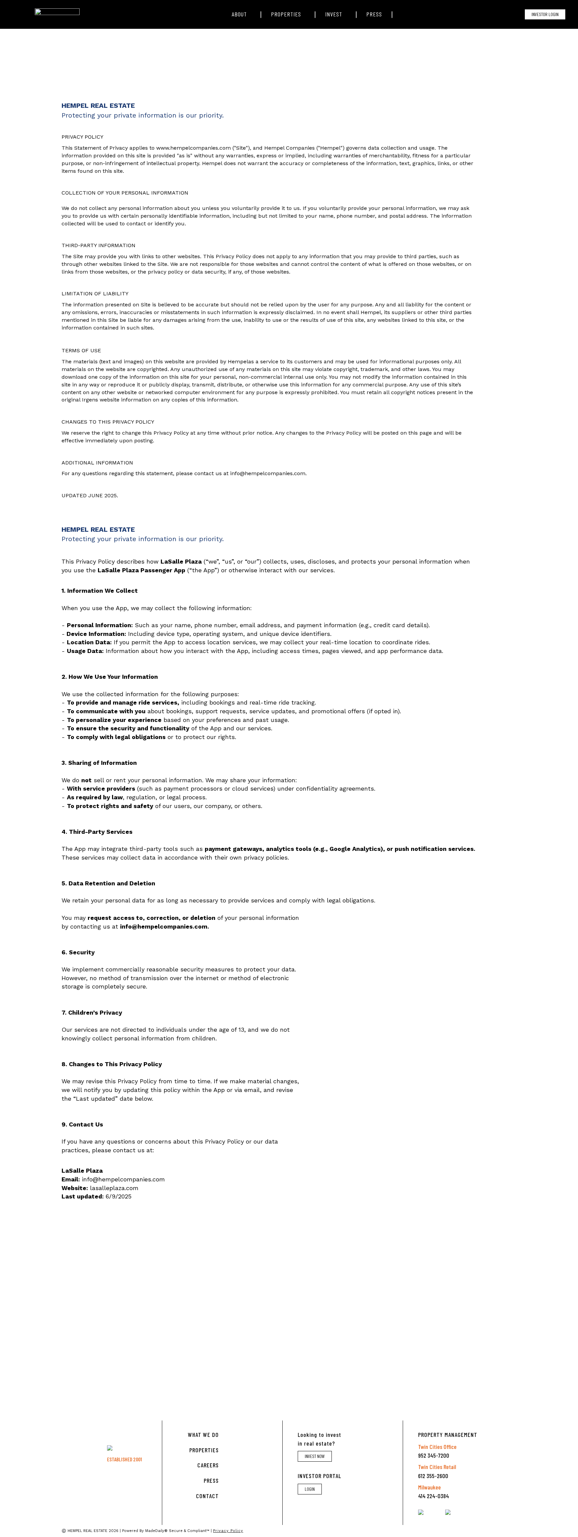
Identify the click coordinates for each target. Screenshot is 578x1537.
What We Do (203, 1434)
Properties (204, 1450)
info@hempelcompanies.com (267, 473)
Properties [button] (286, 14)
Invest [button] (333, 14)
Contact (207, 1495)
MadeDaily (154, 1531)
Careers (208, 1465)
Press (374, 14)
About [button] (239, 14)
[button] (402, 14)
